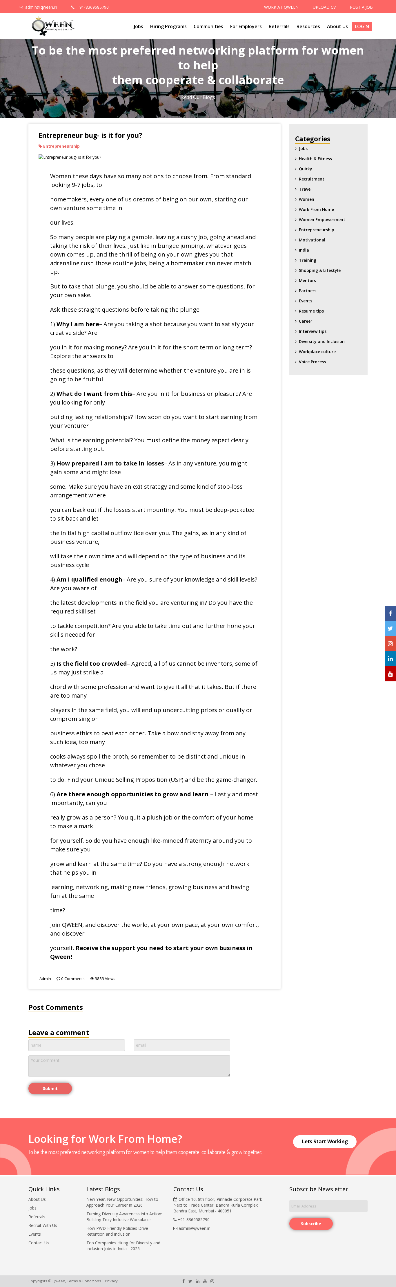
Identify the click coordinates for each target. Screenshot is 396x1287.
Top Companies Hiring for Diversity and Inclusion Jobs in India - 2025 (123, 1245)
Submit (50, 1088)
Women (306, 199)
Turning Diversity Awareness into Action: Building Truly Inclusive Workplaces (124, 1216)
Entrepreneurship (316, 229)
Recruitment (311, 179)
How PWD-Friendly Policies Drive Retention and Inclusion (117, 1231)
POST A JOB (361, 7)
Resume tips (311, 311)
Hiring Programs (168, 26)
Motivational (312, 240)
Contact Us (38, 1243)
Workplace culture (317, 351)
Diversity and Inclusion (322, 341)
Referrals (279, 26)
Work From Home (316, 209)
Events (305, 301)
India (304, 250)
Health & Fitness (315, 158)
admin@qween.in (40, 7)
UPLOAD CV (324, 7)
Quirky (305, 169)
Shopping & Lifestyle (320, 270)
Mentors (307, 280)
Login (362, 26)
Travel (305, 189)
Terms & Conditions (84, 1281)
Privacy (111, 1281)
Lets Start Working (325, 1141)
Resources (308, 26)
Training (307, 260)
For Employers (246, 26)
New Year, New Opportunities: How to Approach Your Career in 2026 (122, 1202)
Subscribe (311, 1223)
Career (305, 321)
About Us (337, 26)
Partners (307, 290)
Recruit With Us (42, 1225)
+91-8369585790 (92, 7)
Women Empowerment (322, 219)
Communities (208, 26)
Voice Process (312, 361)
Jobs (138, 26)
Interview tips (312, 331)
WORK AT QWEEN (281, 7)
